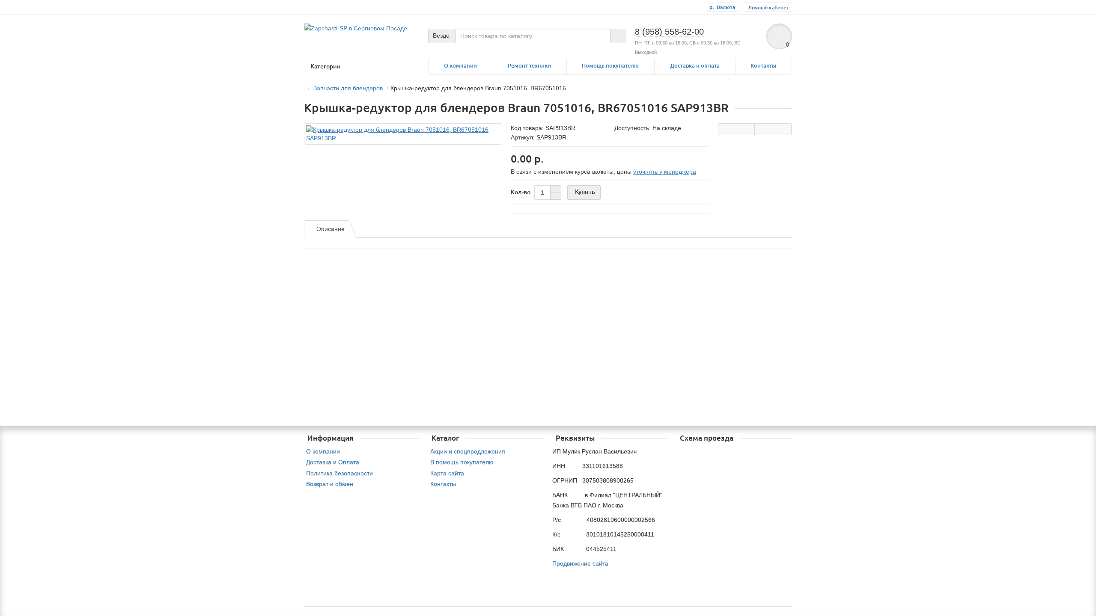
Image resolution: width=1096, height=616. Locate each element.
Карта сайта (447, 473)
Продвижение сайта (580, 563)
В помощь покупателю (462, 462)
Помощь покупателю (610, 65)
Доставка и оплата (695, 65)
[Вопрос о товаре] (736, 129)
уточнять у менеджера (664, 171)
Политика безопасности (339, 473)
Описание (330, 228)
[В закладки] (773, 129)
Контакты (763, 65)
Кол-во (520, 192)
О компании (460, 65)
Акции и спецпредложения (467, 451)
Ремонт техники (529, 65)
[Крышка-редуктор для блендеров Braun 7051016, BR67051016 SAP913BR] (403, 134)
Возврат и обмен (329, 483)
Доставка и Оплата (332, 462)
